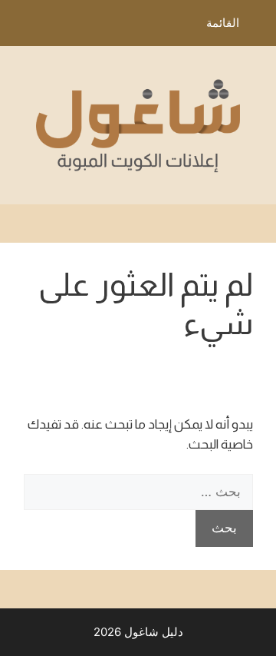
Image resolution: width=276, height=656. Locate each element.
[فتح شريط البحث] (22, 27)
